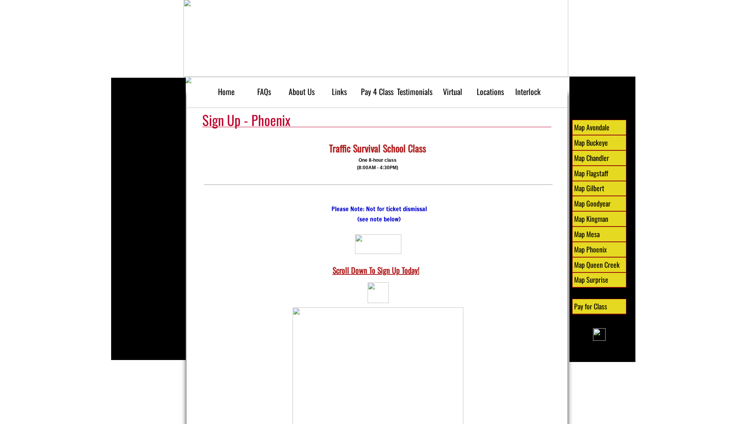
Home (226, 91)
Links (339, 91)
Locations (490, 91)
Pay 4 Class (377, 91)
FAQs (264, 91)
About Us (302, 91)
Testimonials (414, 91)
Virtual (452, 91)
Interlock (528, 91)
